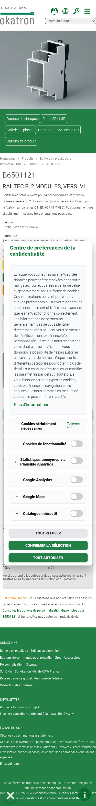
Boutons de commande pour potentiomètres (30, 657)
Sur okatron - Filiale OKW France (37, 671)
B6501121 (53, 164)
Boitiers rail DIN (10, 164)
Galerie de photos (20, 130)
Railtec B (33, 164)
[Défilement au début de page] (69, 794)
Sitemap (32, 664)
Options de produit (21, 141)
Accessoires (72, 657)
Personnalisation (12, 664)
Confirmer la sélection (48, 545)
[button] (10, 795)
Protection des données (16, 685)
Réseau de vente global (16, 678)
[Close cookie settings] (10, 795)
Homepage (7, 158)
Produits (28, 158)
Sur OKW (6, 671)
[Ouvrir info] (84, 794)
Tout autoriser (48, 558)
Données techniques (23, 119)
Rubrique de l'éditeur (48, 678)
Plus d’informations (31, 404)
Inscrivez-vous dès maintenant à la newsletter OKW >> (37, 714)
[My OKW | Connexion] (54, 11)
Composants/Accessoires (58, 130)
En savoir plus (9, 764)
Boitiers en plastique (54, 158)
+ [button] (16, 426)
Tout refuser (48, 533)
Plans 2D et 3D (54, 119)
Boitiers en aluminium (45, 651)
